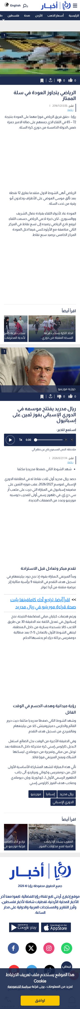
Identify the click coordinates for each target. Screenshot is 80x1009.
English (15, 5)
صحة (27, 15)
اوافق (40, 1000)
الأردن (38, 15)
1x (20, 439)
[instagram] (48, 948)
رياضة (70, 109)
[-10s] (66, 440)
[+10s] (72, 440)
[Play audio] (10, 440)
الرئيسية (74, 15)
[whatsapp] (66, 948)
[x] (31, 948)
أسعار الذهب (55, 15)
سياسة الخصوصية (19, 986)
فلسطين (13, 15)
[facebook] (13, 948)
